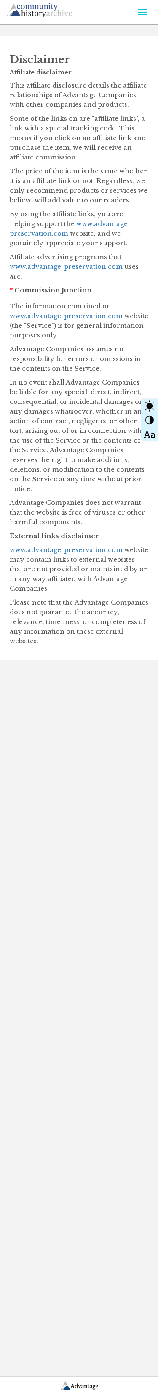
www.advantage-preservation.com (66, 267)
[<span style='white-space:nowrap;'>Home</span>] (55, 8)
